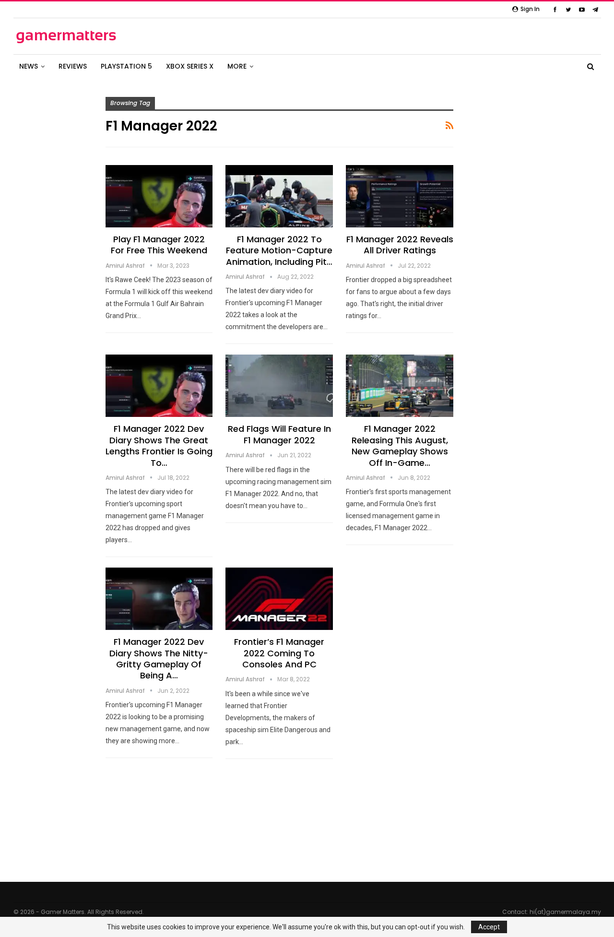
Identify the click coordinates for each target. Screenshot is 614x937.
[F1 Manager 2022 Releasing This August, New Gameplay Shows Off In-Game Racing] (399, 386)
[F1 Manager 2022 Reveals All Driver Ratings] (399, 196)
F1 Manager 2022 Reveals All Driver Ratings (399, 244)
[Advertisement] (547, 296)
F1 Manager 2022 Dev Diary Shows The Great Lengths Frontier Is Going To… (159, 445)
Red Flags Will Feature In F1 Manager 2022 (279, 434)
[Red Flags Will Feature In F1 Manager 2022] (279, 386)
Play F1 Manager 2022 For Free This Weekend (159, 244)
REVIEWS (73, 66)
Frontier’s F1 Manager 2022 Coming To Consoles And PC (279, 653)
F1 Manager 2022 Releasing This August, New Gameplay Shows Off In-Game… (400, 445)
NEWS (28, 66)
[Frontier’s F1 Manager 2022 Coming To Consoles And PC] (279, 599)
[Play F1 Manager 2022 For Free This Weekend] (159, 196)
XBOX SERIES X (189, 66)
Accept (489, 927)
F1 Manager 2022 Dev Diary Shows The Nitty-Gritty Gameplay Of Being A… (158, 658)
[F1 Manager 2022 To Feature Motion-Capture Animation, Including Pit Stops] (279, 196)
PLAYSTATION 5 (126, 66)
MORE (237, 66)
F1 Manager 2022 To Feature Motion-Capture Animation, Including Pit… (279, 250)
